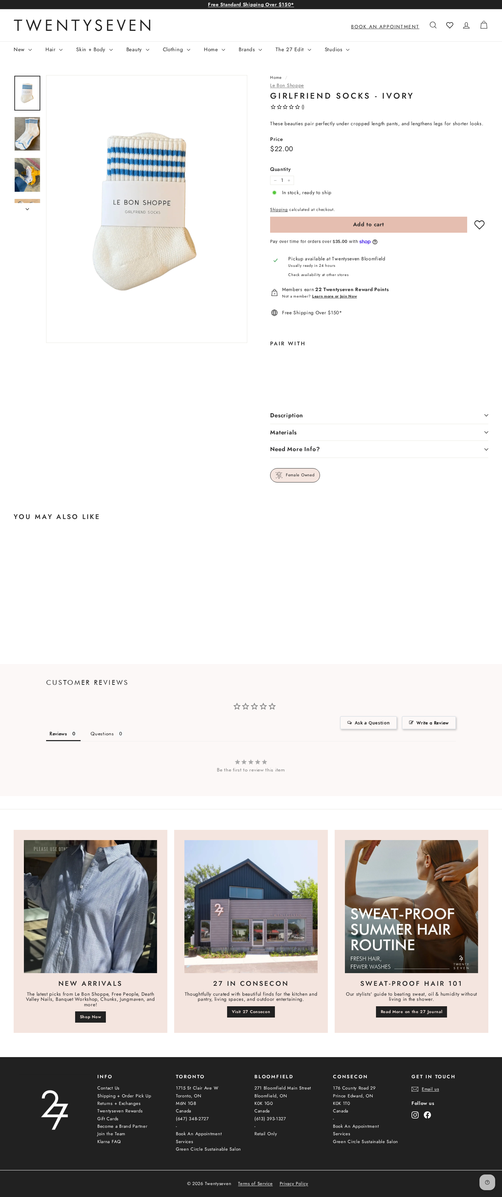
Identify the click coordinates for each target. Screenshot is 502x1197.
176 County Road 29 (354, 1088)
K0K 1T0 (341, 1103)
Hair (51, 49)
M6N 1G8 (186, 1103)
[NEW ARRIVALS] (90, 906)
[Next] (27, 207)
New (20, 49)
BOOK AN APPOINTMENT (385, 26)
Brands (248, 49)
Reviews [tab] (58, 733)
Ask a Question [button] (372, 723)
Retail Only (265, 1133)
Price (276, 139)
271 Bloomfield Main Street (282, 1088)
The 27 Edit (291, 49)
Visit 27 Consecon (251, 1012)
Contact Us (108, 1088)
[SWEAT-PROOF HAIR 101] (411, 906)
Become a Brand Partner (122, 1126)
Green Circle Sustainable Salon (208, 1149)
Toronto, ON (188, 1096)
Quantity (280, 169)
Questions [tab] (102, 733)
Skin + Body (91, 49)
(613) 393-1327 (270, 1118)
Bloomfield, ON (270, 1096)
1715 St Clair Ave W (197, 1088)
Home (212, 49)
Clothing (174, 49)
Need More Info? (295, 449)
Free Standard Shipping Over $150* (251, 4)
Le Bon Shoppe (287, 85)
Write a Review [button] (433, 722)
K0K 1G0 (263, 1103)
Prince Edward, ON (353, 1096)
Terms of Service (255, 1184)
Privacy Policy (294, 1184)
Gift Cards (107, 1118)
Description (286, 415)
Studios (335, 49)
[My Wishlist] (450, 25)
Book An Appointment (199, 1133)
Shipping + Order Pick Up (124, 1096)
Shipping (279, 209)
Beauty (135, 49)
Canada (183, 1111)
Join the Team (111, 1133)
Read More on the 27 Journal (412, 1012)
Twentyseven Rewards (119, 1111)
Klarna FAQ (109, 1141)
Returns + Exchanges (118, 1103)
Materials (283, 432)
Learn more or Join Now (334, 296)
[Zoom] (146, 209)
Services (184, 1141)
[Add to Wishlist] (479, 225)
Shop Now (90, 1017)
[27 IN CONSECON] (251, 906)
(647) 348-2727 (192, 1118)
